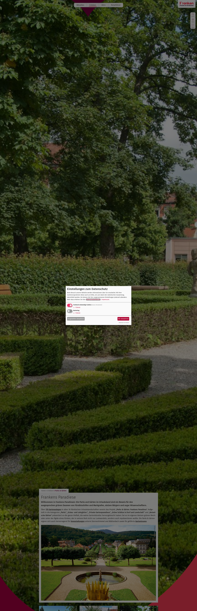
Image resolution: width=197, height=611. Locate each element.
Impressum (105, 299)
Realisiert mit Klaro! (124, 322)
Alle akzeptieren (123, 319)
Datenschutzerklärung (93, 299)
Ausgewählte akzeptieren (76, 319)
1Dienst (76, 307)
